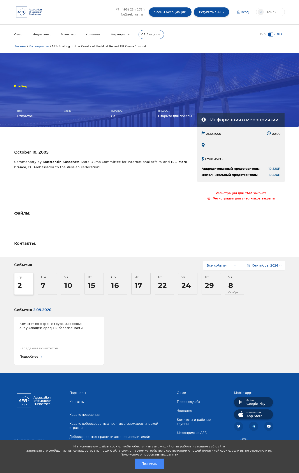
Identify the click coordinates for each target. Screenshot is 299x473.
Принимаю (149, 463)
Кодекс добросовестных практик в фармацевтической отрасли (113, 426)
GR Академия (151, 34)
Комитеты (93, 34)
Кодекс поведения (84, 415)
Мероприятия (121, 34)
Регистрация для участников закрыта (244, 198)
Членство (68, 34)
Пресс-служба (188, 402)
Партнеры (77, 393)
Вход (245, 12)
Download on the (254, 414)
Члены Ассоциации (170, 12)
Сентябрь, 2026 (265, 265)
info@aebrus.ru (130, 14)
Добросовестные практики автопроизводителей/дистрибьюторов (109, 439)
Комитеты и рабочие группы (194, 422)
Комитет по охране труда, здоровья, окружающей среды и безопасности (51, 326)
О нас (18, 34)
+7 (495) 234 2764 (130, 9)
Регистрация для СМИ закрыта (241, 193)
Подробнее (28, 357)
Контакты (76, 402)
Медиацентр (41, 34)
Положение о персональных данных (149, 454)
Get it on (255, 402)
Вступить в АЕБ (211, 12)
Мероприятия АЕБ (192, 433)
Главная (20, 46)
